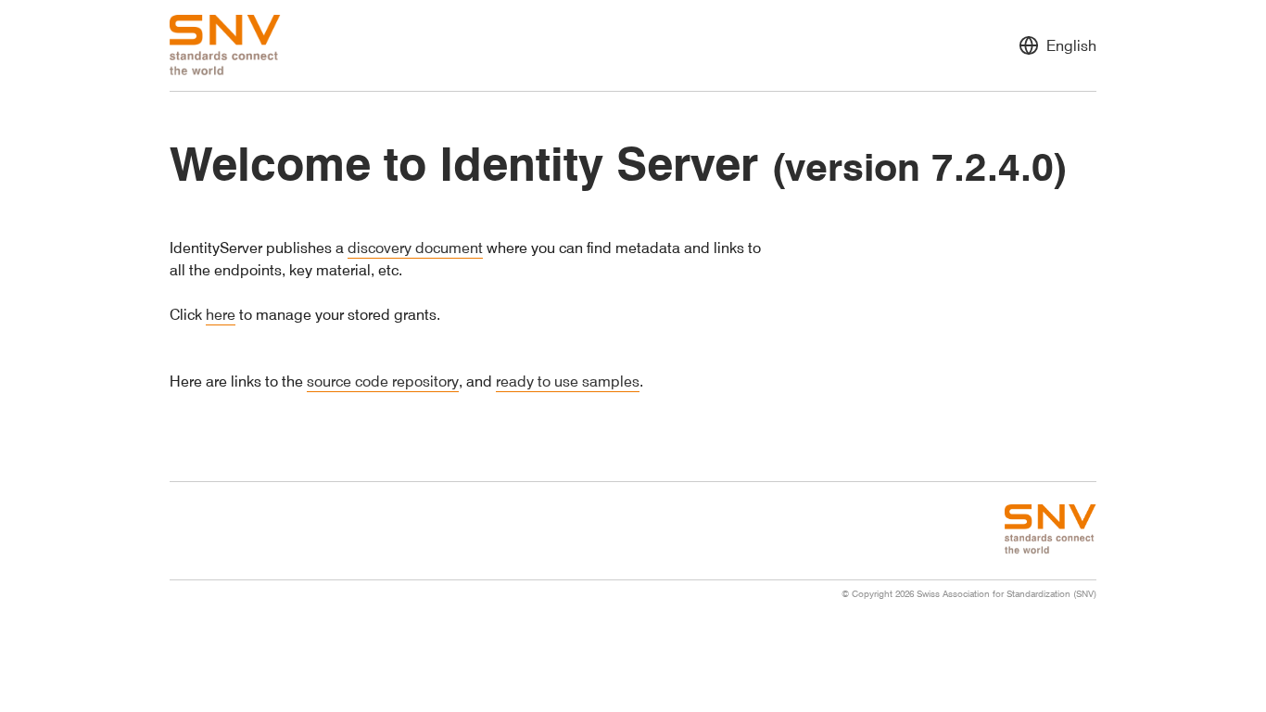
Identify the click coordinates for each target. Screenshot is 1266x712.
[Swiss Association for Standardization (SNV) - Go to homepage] (225, 45)
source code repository (383, 381)
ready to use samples (567, 381)
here (220, 314)
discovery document (415, 247)
